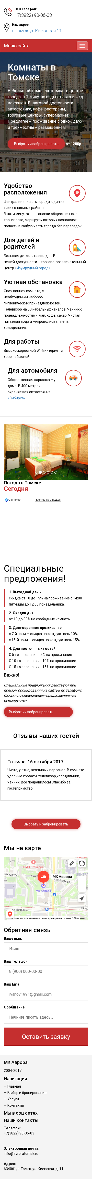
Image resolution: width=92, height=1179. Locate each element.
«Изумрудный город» (32, 268)
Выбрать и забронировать (36, 144)
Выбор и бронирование (27, 1093)
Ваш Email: (13, 984)
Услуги (13, 1099)
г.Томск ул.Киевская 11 (37, 30)
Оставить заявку (46, 1036)
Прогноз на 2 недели (48, 499)
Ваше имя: (13, 938)
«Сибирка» (17, 398)
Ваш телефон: (16, 961)
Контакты (15, 1105)
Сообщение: (15, 1007)
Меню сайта (16, 45)
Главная (14, 1086)
